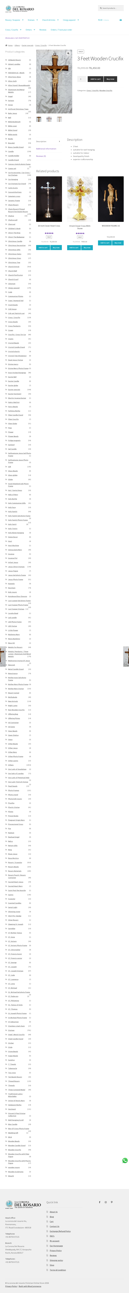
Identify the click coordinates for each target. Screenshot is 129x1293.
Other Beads (13, 744)
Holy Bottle (12, 499)
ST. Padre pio (13, 996)
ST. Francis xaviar (15, 958)
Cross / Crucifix (11, 29)
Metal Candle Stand (16, 669)
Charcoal (11, 224)
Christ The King (14, 233)
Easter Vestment (14, 394)
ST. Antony (12, 941)
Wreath (11, 1176)
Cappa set (12, 168)
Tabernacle (12, 1068)
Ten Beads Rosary (15, 1077)
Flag (10, 428)
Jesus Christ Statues (16, 567)
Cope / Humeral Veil (15, 300)
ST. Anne (11, 937)
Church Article (13, 266)
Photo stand (13, 795)
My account (54, 1241)
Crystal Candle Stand (16, 347)
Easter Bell (12, 377)
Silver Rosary (13, 920)
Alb (9, 68)
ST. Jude (11, 975)
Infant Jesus (13, 562)
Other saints (13, 761)
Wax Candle (12, 1124)
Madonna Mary (14, 634)
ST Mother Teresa (15, 933)
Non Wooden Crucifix (16, 710)
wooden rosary (14, 1167)
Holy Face (12, 507)
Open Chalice (13, 735)
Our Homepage (56, 1245)
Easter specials (27, 45)
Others (29, 29)
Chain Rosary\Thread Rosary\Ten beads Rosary (18, 210)
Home (10, 45)
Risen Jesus (12, 854)
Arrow (10, 105)
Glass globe (12, 475)
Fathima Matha (14, 411)
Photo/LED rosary (15, 799)
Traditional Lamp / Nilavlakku (15, 1095)
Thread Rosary (14, 1081)
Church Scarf (13, 279)
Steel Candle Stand (15, 1039)
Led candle (12, 617)
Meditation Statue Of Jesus (19, 661)
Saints (10, 895)
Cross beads (13, 322)
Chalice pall (12, 220)
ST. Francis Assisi (15, 954)
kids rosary (12, 592)
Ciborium (11, 284)
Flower (10, 432)
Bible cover (12, 126)
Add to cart (96, 79)
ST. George (12, 962)
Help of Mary (13, 494)
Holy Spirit (12, 524)
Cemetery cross (14, 196)
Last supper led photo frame (19, 600)
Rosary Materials (14, 871)
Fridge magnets (14, 440)
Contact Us (54, 1226)
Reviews (42, 29)
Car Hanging (13, 179)
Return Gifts (13, 845)
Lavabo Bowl (13, 613)
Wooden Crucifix (105, 90)
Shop (52, 1265)
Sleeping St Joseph (15, 924)
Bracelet (11, 143)
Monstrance (13, 673)
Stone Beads (13, 1051)
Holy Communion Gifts (17, 503)
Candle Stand (13, 160)
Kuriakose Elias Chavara (17, 596)
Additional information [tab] (46, 148)
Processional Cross (15, 824)
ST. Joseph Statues (15, 971)
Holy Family (12, 511)
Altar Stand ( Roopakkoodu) (19, 85)
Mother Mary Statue (16, 688)
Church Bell (12, 271)
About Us (54, 1212)
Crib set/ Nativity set (16, 313)
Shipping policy (56, 1260)
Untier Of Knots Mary (16, 1100)
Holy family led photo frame (19, 516)
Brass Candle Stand (16, 147)
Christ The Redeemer (16, 237)
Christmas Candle (15, 241)
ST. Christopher (14, 950)
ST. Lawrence (13, 979)
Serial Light (12, 907)
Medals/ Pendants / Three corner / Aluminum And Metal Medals (19, 654)
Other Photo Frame (15, 756)
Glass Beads (13, 471)
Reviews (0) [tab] (41, 156)
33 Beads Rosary (14, 60)
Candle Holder (13, 156)
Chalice (11, 216)
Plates (10, 811)
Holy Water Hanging (16, 533)
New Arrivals (13, 701)
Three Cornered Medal (16, 1090)
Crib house (12, 309)
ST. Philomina (13, 1000)
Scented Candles (14, 903)
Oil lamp (11, 727)
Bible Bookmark (14, 122)
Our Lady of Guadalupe (17, 769)
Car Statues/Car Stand (17, 183)
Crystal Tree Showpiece (17, 356)
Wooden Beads (14, 1141)
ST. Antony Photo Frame (17, 945)
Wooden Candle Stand (16, 1145)
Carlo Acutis (13, 188)
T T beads (12, 1064)
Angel (10, 96)
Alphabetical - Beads (16, 73)
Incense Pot (12, 558)
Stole (10, 1047)
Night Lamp (12, 705)
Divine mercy (13, 364)
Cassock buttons (15, 192)
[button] (68, 53)
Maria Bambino (14, 639)
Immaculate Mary (15, 550)
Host (10, 541)
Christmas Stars (14, 258)
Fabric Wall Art (14, 402)
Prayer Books (13, 816)
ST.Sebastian (13, 1022)
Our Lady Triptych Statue (18, 782)
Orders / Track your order (61, 29)
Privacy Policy (56, 1250)
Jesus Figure (13, 571)
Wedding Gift (13, 1133)
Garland (11, 445)
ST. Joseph (12, 967)
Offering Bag (13, 714)
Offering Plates (14, 718)
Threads (11, 1085)
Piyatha (11, 803)
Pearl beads (12, 786)
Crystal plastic (14, 351)
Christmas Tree (14, 262)
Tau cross (12, 1073)
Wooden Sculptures (15, 1172)
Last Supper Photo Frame (18, 605)
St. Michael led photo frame (19, 992)
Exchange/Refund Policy (60, 1231)
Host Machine (13, 545)
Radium (11, 833)
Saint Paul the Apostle (17, 890)
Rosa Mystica (13, 858)
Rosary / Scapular (12, 20)
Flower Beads (13, 436)
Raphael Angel (13, 837)
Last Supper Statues (16, 609)
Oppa (10, 739)
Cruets (10, 339)
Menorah (11, 665)
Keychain (11, 588)
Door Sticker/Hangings (17, 373)
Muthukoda (12, 697)
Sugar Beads (13, 1056)
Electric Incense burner (17, 398)
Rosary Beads (13, 867)
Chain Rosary (13, 205)
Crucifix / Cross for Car (17, 334)
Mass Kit (11, 643)
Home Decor (13, 537)
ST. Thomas (13, 1009)
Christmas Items (14, 254)
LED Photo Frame (15, 622)
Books (10, 139)
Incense (11, 554)
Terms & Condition (58, 1270)
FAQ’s (52, 1236)
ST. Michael (12, 988)
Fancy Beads (13, 406)
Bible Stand (12, 130)
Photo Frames (13, 790)
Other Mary (12, 752)
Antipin (11, 100)
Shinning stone (14, 911)
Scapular (11, 899)
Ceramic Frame (14, 200)
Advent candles (14, 64)
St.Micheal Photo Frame (17, 1018)
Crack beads (13, 305)
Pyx (9, 828)
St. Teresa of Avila (15, 1005)
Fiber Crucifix (13, 419)
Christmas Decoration (17, 245)
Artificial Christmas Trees (18, 109)
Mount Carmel (13, 693)
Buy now (110, 79)
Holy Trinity (12, 528)
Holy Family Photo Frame (18, 520)
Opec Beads (12, 731)
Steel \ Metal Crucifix (16, 1034)
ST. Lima (11, 984)
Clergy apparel (69, 20)
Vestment (12, 1109)
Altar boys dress (14, 77)
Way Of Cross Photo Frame (18, 1128)
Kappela (11, 583)
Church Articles (48, 20)
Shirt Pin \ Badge (14, 916)
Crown (10, 330)
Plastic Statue (14, 807)
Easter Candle (13, 381)
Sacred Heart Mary (15, 886)
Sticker (11, 1043)
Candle (11, 151)
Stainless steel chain (16, 1026)
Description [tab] (41, 141)
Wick (10, 1137)
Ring (10, 850)
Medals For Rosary (15, 647)
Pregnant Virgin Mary (16, 820)
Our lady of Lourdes (16, 773)
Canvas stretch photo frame (19, 164)
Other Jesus (13, 748)
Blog (52, 1216)
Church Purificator (15, 275)
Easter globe (13, 385)
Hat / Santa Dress (15, 490)
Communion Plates (15, 296)
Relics (10, 841)
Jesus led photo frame (17, 575)
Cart (52, 1221)
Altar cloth (12, 81)
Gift (9, 467)
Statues (31, 20)
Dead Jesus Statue (15, 360)
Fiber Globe (12, 423)
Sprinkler (11, 928)
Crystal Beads (13, 343)
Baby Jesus (12, 113)
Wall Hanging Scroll (16, 1120)
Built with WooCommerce (30, 1286)
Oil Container (13, 722)
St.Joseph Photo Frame (17, 1013)
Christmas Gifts (14, 250)
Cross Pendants (14, 326)
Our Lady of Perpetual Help (18, 777)
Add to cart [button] (43, 247)
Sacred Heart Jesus (15, 882)
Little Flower (13, 630)
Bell (9, 117)
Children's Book (14, 228)
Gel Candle (12, 449)
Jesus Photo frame (15, 579)
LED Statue (12, 626)
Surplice (11, 1060)
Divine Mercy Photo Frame (18, 368)
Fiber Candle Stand (15, 415)
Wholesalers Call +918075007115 (17, 38)
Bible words (12, 134)
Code (10, 292)
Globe (10, 479)
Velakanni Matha (14, 1105)
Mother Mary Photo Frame (18, 684)
